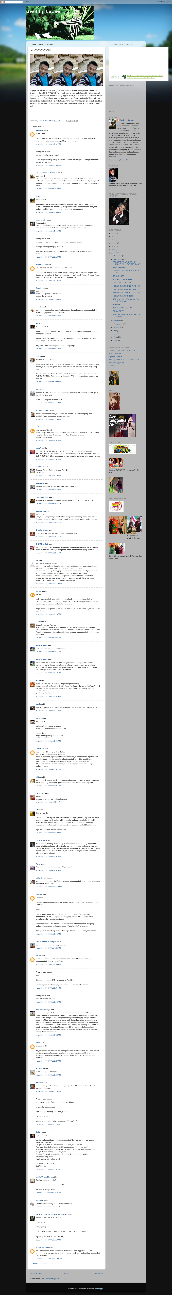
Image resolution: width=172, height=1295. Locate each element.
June (115, 334)
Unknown (40, 427)
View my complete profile (119, 160)
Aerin (38, 864)
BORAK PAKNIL (115, 354)
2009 (113, 250)
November (117, 259)
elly (37, 810)
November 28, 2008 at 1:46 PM (48, 652)
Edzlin (38, 196)
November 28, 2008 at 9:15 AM (48, 403)
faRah (38, 777)
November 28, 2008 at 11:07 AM (49, 504)
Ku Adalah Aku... (43, 410)
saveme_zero (41, 511)
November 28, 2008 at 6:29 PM (48, 741)
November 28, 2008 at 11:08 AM (49, 522)
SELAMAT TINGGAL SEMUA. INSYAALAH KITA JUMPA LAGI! (126, 263)
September (118, 324)
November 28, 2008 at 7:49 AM (48, 231)
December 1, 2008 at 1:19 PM (48, 1169)
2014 (113, 236)
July (115, 331)
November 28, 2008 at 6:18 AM (48, 189)
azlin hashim (41, 264)
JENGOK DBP (118, 276)
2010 (113, 246)
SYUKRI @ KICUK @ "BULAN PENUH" (52, 1214)
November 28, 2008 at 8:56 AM (48, 349)
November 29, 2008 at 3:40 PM (48, 934)
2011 (113, 243)
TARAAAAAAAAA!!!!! (121, 267)
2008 (113, 253)
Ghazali (39, 894)
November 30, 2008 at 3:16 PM (48, 1091)
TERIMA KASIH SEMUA (122, 308)
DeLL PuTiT (41, 840)
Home (67, 1273)
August (116, 327)
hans (38, 718)
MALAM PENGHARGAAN (123, 279)
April (115, 340)
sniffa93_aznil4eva (44, 1177)
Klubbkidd (112, 366)
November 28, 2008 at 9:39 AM (48, 476)
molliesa (39, 1083)
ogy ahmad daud (115, 357)
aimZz (38, 704)
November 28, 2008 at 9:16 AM (48, 419)
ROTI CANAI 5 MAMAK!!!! (123, 283)
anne (38, 323)
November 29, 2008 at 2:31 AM (48, 870)
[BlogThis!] (69, 121)
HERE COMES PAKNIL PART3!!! (126, 289)
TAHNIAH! (117, 305)
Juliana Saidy (41, 645)
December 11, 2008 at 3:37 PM (48, 1207)
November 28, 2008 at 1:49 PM (48, 673)
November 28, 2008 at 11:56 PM (49, 802)
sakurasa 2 (40, 220)
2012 (113, 240)
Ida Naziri (40, 1068)
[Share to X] (72, 121)
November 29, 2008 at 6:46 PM (48, 1002)
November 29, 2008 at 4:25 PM (48, 948)
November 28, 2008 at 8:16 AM (48, 257)
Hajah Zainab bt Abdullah (47, 173)
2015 (113, 233)
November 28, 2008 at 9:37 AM (48, 440)
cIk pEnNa (40, 793)
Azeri (38, 1043)
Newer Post (36, 1273)
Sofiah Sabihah (42, 1247)
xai (37, 560)
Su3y (38, 1132)
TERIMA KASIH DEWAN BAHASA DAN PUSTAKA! (126, 300)
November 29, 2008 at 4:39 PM (48, 964)
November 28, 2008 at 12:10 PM (49, 583)
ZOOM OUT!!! (118, 311)
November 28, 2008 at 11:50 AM (49, 553)
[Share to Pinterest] (77, 121)
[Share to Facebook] (74, 121)
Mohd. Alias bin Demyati (46, 942)
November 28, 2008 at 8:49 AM (48, 299)
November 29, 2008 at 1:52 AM (48, 856)
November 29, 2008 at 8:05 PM (48, 1035)
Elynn (38, 356)
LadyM (39, 448)
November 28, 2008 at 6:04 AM (48, 165)
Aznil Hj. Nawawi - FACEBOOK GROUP (124, 360)
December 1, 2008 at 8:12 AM (48, 1124)
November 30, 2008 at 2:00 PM (48, 1075)
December (117, 256)
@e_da (39, 307)
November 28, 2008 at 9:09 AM (48, 382)
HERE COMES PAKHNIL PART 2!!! (126, 293)
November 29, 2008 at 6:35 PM (48, 988)
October (116, 321)
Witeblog (39, 1200)
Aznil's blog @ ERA (116, 363)
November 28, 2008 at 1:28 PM (48, 638)
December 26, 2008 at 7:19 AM (48, 1240)
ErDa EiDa (40, 749)
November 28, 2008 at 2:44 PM (48, 710)
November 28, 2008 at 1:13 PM (48, 614)
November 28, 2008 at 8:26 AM (48, 280)
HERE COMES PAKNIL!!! (123, 296)
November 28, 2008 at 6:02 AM (48, 144)
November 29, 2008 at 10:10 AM (49, 887)
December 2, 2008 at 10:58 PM (48, 1193)
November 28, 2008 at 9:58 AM (48, 490)
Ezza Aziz (40, 131)
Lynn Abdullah (42, 497)
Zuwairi (39, 288)
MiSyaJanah (41, 878)
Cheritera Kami (42, 530)
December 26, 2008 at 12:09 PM (49, 1259)
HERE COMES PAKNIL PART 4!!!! (126, 286)
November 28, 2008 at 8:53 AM (48, 316)
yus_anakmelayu (43, 1010)
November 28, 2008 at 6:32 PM (48, 769)
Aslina (38, 956)
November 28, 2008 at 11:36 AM (49, 536)
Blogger (100, 1289)
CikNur (39, 622)
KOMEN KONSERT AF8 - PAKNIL (122, 351)
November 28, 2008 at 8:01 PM (48, 786)
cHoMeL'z (40, 467)
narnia (38, 591)
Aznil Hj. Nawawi (127, 120)
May (115, 337)
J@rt (38, 680)
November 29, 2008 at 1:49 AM (48, 833)
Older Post (97, 1273)
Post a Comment (40, 1263)
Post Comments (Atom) (50, 1279)
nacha (38, 389)
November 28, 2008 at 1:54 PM (48, 696)
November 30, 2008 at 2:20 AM (48, 1061)
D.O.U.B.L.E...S (42, 544)
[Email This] (67, 121)
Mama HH (40, 483)
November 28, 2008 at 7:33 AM (48, 212)
